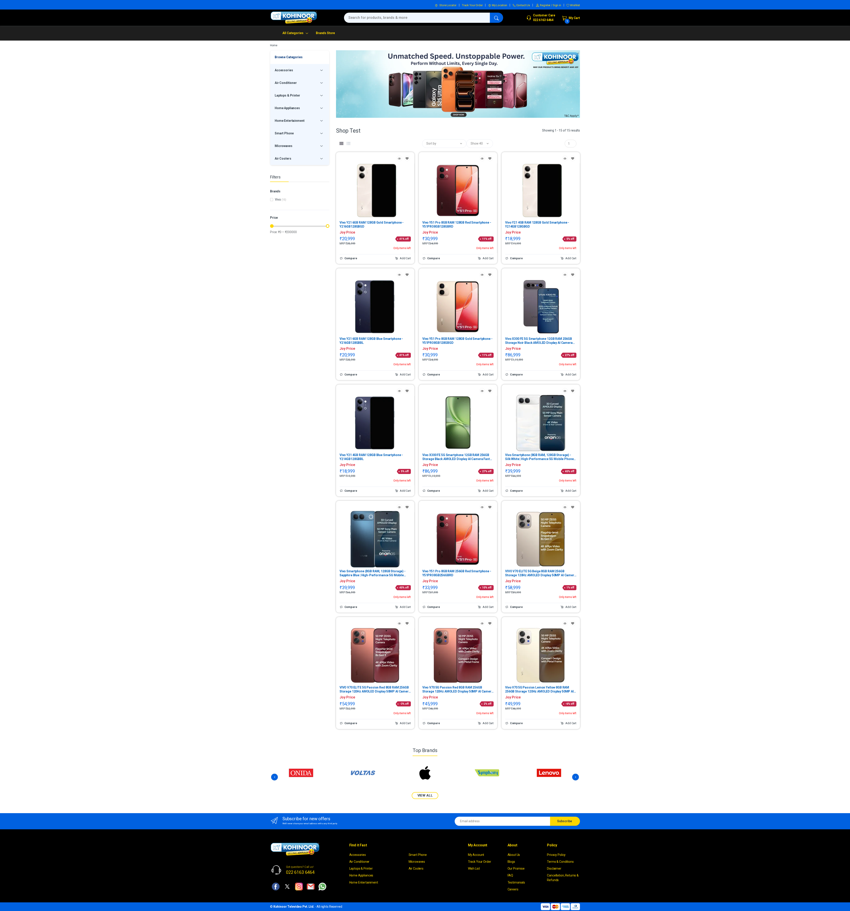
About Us (514, 855)
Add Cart (405, 258)
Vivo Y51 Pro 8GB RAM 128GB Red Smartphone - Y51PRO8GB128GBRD (456, 224)
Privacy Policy (556, 855)
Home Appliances (361, 875)
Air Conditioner (359, 861)
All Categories (292, 33)
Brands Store (325, 33)
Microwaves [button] (283, 146)
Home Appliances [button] (287, 108)
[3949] (407, 158)
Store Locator (447, 5)
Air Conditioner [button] (286, 83)
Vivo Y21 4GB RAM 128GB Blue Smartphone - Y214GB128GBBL (371, 457)
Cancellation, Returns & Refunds (563, 878)
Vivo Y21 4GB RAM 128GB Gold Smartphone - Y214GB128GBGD (537, 224)
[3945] (490, 507)
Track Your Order (472, 5)
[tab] (342, 144)
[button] (444, 143)
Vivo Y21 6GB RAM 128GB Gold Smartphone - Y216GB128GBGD (372, 224)
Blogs (511, 861)
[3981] (490, 391)
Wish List (474, 868)
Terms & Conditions (560, 861)
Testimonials (516, 882)
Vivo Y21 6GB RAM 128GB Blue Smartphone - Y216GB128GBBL (371, 340)
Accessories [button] (284, 70)
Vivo (280, 199)
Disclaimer (554, 868)
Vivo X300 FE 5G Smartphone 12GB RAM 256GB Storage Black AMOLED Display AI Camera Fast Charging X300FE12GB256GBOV (456, 457)
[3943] (490, 158)
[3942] (490, 274)
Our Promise (516, 868)
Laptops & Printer (361, 868)
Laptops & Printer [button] (287, 95)
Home (273, 45)
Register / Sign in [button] (550, 5)
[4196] (573, 391)
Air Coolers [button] (283, 158)
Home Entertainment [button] (289, 120)
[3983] (573, 274)
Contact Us (523, 5)
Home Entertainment (363, 882)
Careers (513, 889)
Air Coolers (416, 868)
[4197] (407, 507)
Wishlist (574, 5)
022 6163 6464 (300, 872)
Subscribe (564, 821)
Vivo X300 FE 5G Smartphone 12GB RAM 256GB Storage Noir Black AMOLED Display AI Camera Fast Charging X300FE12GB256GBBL (539, 341)
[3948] (407, 274)
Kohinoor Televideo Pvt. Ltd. (293, 906)
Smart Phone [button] (284, 133)
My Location (499, 5)
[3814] (407, 623)
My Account (476, 855)
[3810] (490, 623)
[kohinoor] (293, 17)
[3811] (573, 623)
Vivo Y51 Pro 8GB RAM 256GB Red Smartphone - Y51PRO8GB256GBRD (456, 573)
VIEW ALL (425, 795)
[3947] (573, 158)
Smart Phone (418, 855)
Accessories (357, 855)
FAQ (510, 875)
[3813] (573, 507)
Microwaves (417, 861)
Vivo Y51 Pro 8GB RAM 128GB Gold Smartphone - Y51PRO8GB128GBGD (457, 340)
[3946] (407, 391)
